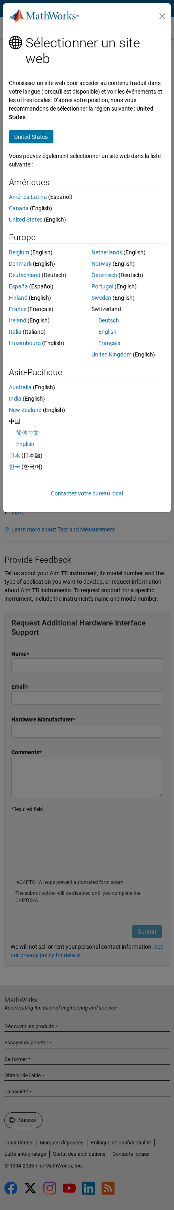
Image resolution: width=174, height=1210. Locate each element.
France (17, 309)
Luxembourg (25, 343)
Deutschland (24, 275)
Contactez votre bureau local (87, 493)
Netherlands (106, 252)
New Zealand (25, 410)
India (15, 398)
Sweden (101, 297)
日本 (14, 455)
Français (109, 343)
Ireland (17, 320)
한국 (14, 466)
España (18, 286)
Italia (15, 332)
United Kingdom (111, 354)
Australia (20, 387)
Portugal (102, 286)
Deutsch (108, 320)
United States (25, 219)
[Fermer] (162, 16)
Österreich (104, 275)
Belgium (19, 252)
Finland (18, 297)
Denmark (20, 263)
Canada (19, 208)
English (107, 332)
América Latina (28, 197)
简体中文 (27, 432)
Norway (101, 263)
